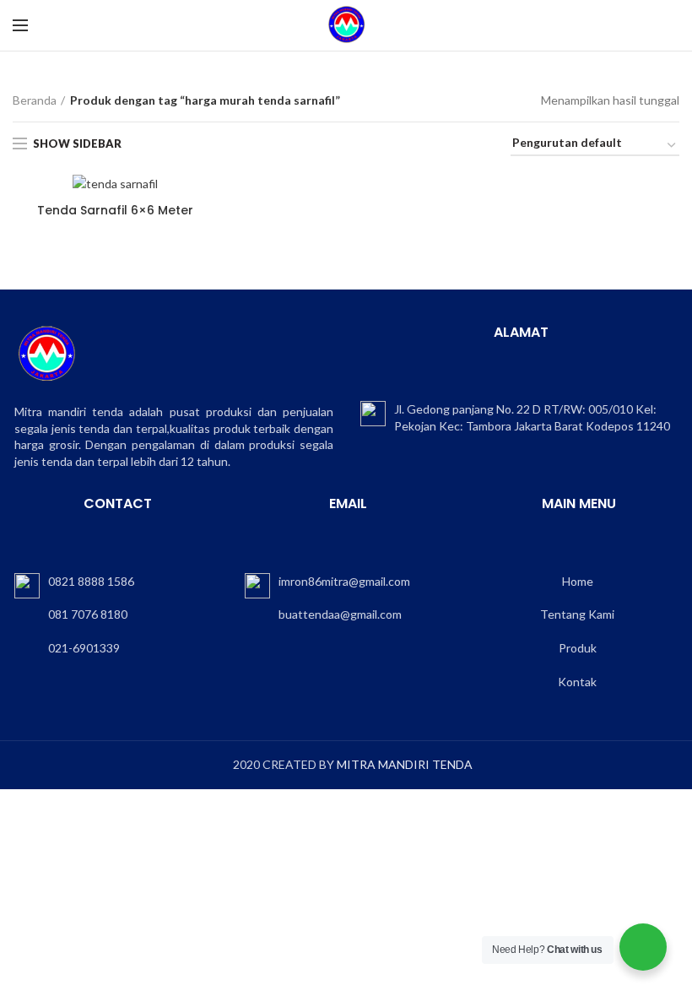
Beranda (35, 100)
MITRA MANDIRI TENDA (405, 764)
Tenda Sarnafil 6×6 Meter (115, 210)
